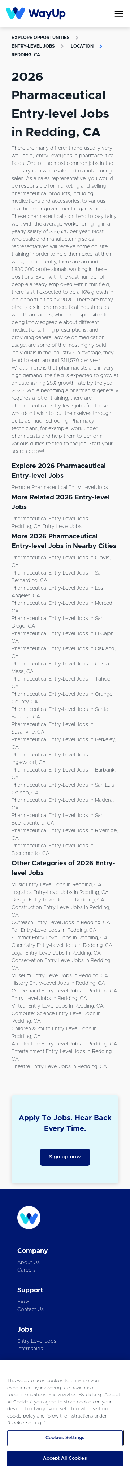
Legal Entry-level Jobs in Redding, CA (56, 953)
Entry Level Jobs (36, 1341)
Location (82, 46)
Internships (30, 1348)
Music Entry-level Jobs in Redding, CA (56, 884)
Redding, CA (26, 55)
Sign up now (65, 1156)
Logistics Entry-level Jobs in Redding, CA (60, 892)
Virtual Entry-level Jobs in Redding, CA (58, 1006)
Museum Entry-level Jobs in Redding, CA (60, 975)
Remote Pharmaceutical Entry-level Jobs (60, 487)
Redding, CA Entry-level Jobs (47, 526)
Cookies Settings (65, 1438)
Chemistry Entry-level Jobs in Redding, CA (62, 945)
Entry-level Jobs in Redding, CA (49, 998)
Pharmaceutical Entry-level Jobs (50, 518)
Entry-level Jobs (33, 46)
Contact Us (30, 1309)
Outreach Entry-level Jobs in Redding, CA (61, 922)
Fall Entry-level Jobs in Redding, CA (54, 930)
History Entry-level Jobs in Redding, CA (58, 983)
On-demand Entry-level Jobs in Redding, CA (64, 990)
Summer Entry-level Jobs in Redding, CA (60, 937)
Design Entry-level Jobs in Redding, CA (58, 900)
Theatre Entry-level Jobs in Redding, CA (59, 1066)
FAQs (23, 1302)
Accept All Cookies (65, 1458)
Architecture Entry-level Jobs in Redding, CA (64, 1044)
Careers (26, 1270)
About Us (28, 1262)
